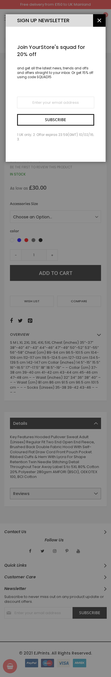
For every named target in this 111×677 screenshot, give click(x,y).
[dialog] (55, 338)
